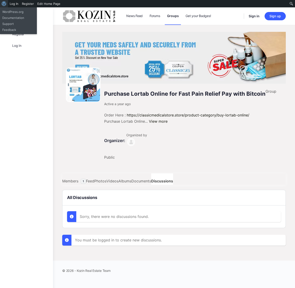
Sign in (254, 16)
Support (8, 24)
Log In (14, 4)
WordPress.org (13, 12)
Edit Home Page (48, 4)
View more (158, 121)
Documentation (13, 18)
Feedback (9, 30)
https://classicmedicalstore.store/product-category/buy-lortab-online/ (188, 115)
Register (28, 4)
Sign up (275, 16)
